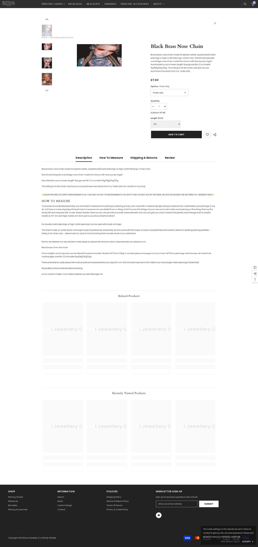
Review (170, 158)
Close (215, 23)
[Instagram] (159, 515)
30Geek (52, 538)
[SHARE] (213, 134)
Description (84, 158)
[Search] (245, 4)
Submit (208, 503)
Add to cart (176, 134)
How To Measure (111, 158)
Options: (160, 86)
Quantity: (155, 101)
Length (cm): (157, 118)
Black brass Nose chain (177, 46)
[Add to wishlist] (207, 134)
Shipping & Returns (143, 158)
